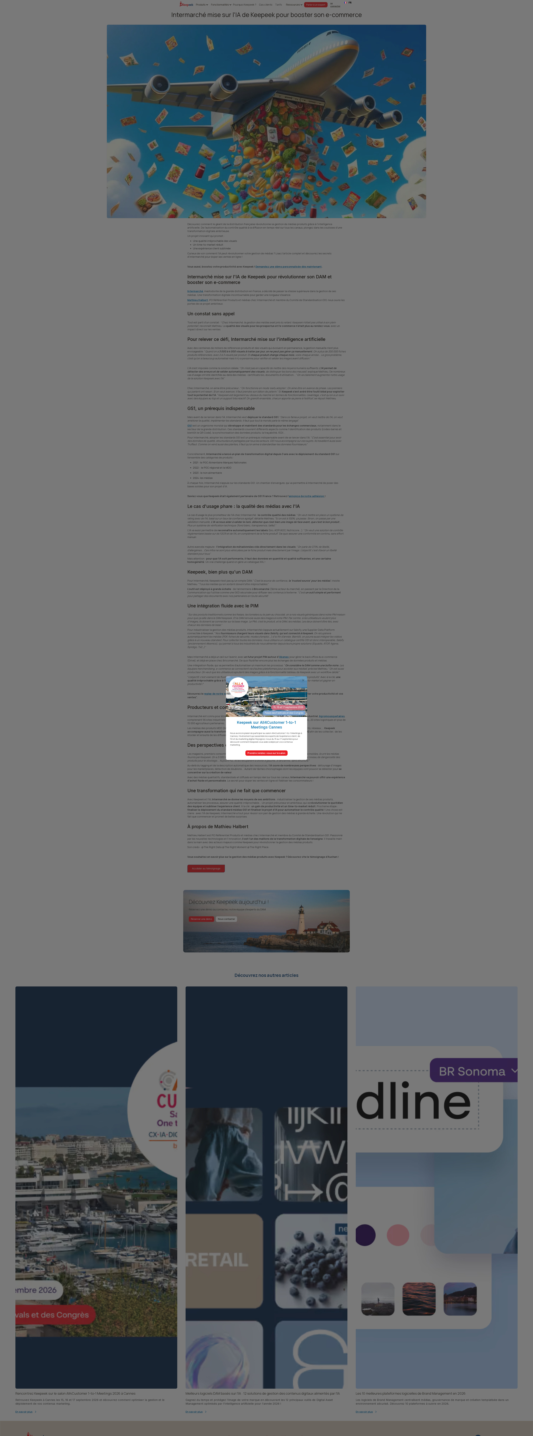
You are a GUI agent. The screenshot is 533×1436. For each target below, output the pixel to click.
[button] (200, 4)
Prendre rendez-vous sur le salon (266, 753)
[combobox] (348, 3)
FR (350, 2)
